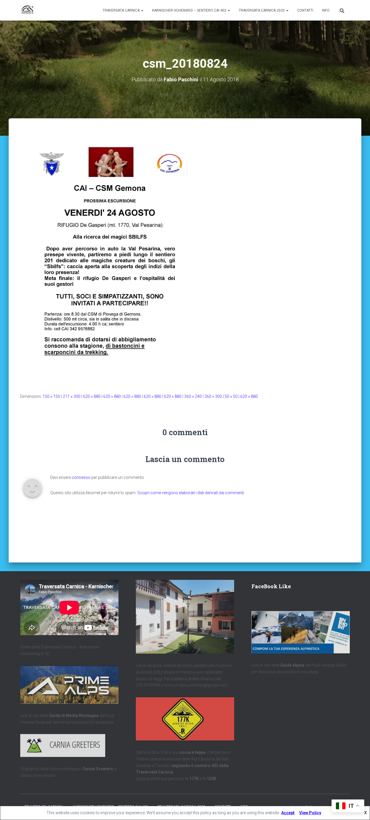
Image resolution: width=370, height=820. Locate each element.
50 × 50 (231, 396)
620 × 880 (92, 396)
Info (326, 10)
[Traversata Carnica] (27, 10)
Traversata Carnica (121, 10)
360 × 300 (213, 396)
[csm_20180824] (109, 257)
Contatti (305, 10)
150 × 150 (51, 396)
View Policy (310, 812)
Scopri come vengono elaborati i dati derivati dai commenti (190, 492)
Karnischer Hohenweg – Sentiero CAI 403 (189, 10)
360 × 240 (193, 396)
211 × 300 (71, 396)
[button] (141, 10)
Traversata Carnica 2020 (262, 10)
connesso (81, 477)
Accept (288, 812)
